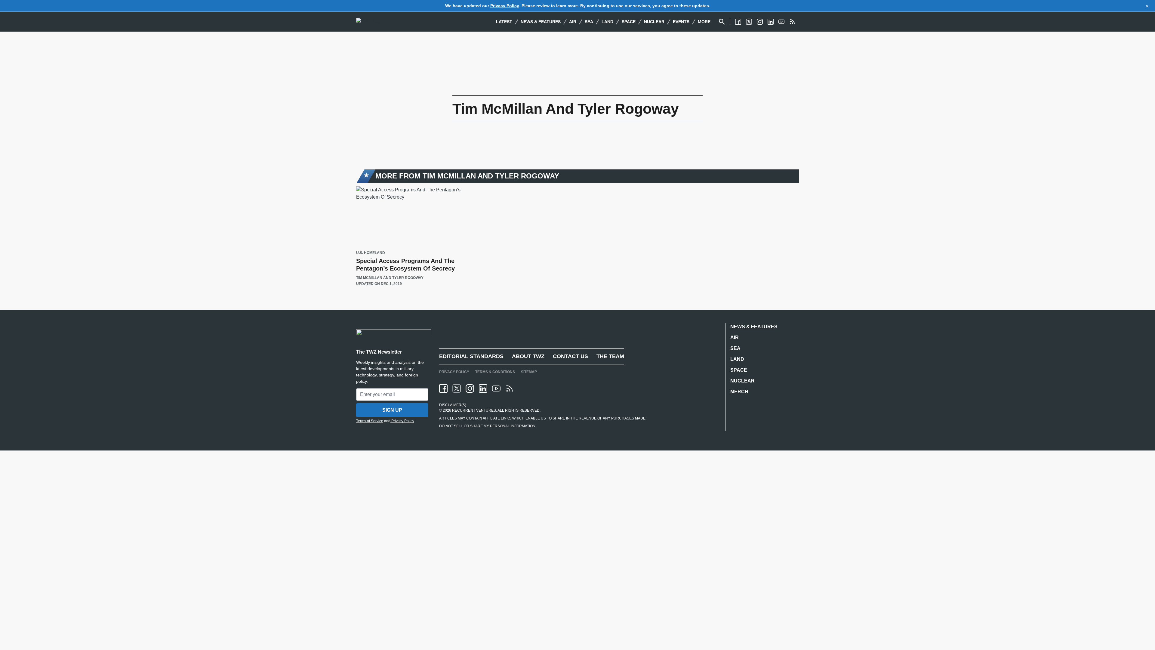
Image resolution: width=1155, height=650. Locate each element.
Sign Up (392, 410)
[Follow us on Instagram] (760, 22)
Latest (504, 21)
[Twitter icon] (456, 388)
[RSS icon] (509, 388)
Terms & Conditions (495, 372)
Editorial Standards (471, 356)
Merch (739, 391)
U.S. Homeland (370, 253)
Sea (589, 21)
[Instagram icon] (470, 388)
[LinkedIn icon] (483, 388)
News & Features (541, 21)
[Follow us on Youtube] (781, 22)
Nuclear (654, 21)
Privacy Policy (504, 5)
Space (629, 21)
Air (572, 21)
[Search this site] (722, 22)
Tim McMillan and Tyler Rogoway (390, 278)
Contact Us (570, 356)
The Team (610, 356)
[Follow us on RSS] (792, 22)
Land (607, 21)
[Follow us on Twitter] (749, 22)
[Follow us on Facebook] (738, 22)
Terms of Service (369, 421)
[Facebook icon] (443, 388)
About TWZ (528, 356)
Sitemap (529, 372)
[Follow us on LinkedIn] (771, 22)
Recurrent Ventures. (474, 410)
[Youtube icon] (496, 388)
